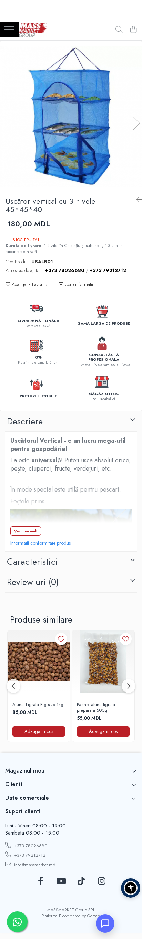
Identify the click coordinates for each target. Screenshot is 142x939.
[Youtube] (61, 881)
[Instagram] (101, 881)
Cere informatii (78, 284)
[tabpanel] (71, 116)
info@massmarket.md (34, 864)
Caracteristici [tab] (32, 561)
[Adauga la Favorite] (61, 639)
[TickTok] (81, 881)
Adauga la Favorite (28, 284)
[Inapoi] (136, 200)
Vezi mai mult (25, 531)
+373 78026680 (30, 845)
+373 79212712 (29, 855)
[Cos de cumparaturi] (133, 30)
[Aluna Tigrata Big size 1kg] (39, 661)
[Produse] (9, 30)
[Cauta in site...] (119, 30)
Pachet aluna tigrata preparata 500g (96, 708)
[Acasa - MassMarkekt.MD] (33, 30)
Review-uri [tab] (33, 581)
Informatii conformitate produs (40, 543)
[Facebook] (40, 881)
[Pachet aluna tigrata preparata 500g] (103, 661)
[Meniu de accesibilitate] (130, 888)
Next (136, 123)
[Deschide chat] (105, 923)
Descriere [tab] (25, 421)
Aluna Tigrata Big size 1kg (37, 705)
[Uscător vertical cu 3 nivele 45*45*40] (71, 116)
